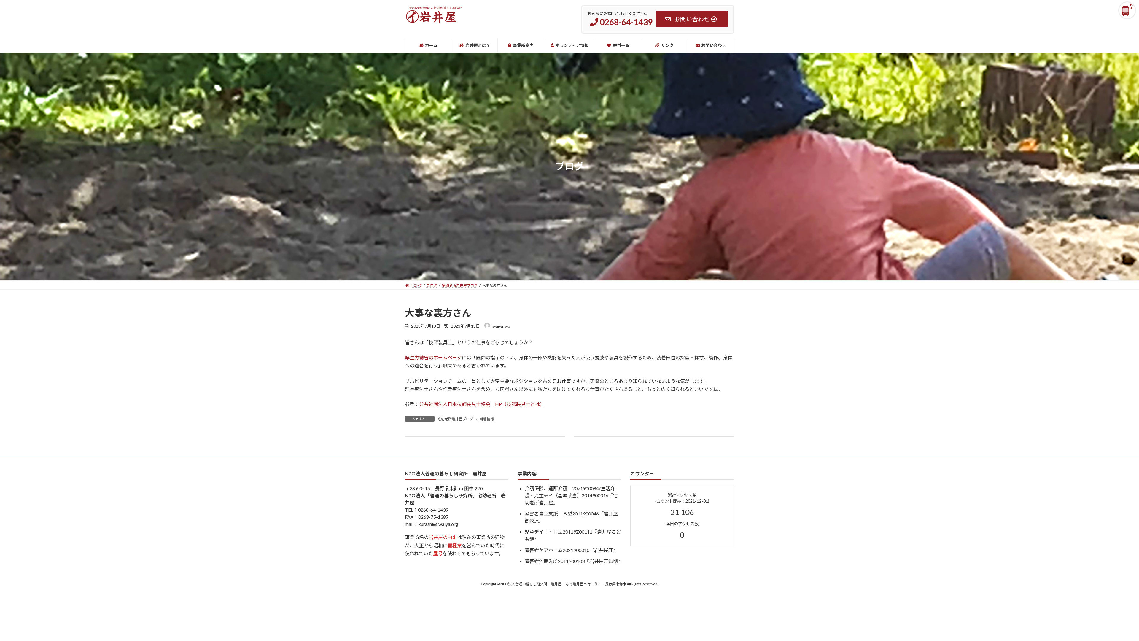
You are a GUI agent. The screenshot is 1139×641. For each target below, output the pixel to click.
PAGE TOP (1109, 616)
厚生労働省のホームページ (433, 357)
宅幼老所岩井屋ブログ (455, 419)
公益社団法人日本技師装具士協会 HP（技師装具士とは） (482, 404)
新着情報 (487, 419)
